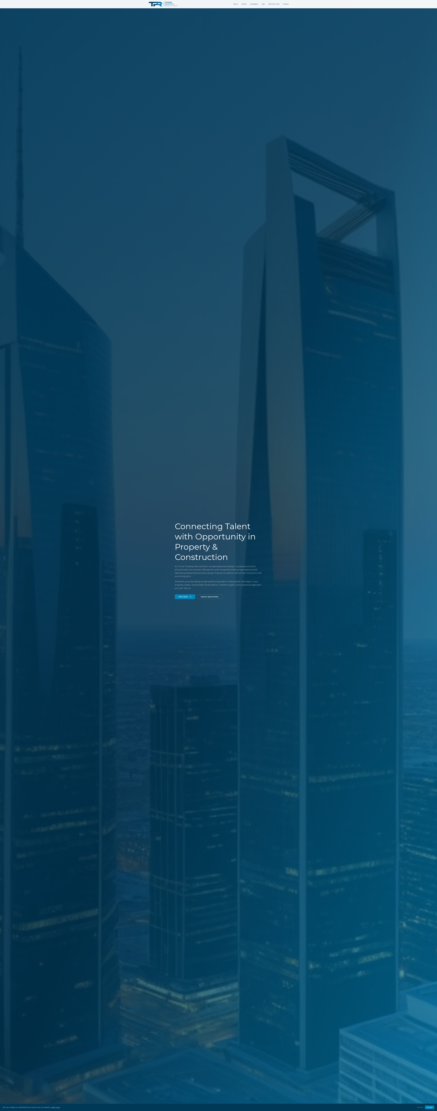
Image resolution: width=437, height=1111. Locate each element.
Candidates (254, 4)
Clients (243, 4)
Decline (420, 1107)
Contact (286, 4)
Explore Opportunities (209, 596)
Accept (429, 1107)
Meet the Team (273, 4)
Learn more (55, 1107)
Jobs (263, 4)
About (235, 4)
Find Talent (183, 596)
